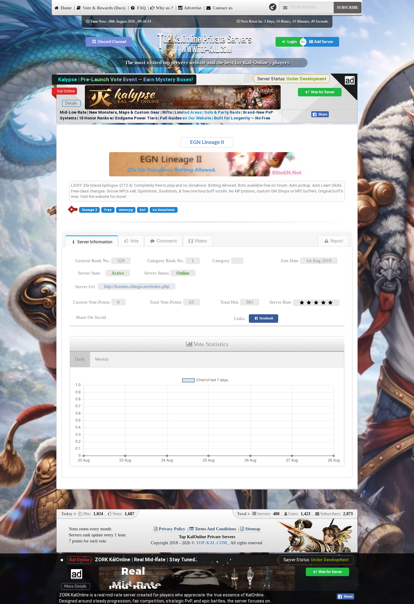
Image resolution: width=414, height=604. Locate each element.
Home (65, 8)
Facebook (266, 318)
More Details (75, 586)
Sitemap (252, 529)
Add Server (323, 42)
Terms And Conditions (215, 529)
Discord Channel (111, 42)
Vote (134, 241)
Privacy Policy (171, 529)
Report (336, 241)
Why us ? (164, 8)
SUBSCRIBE (347, 7)
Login (291, 42)
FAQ (141, 8)
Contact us (222, 8)
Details (71, 103)
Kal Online (66, 91)
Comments (166, 241)
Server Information (94, 242)
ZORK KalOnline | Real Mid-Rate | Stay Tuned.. (146, 559)
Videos (200, 241)
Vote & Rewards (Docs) (103, 8)
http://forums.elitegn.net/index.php (136, 286)
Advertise (192, 8)
